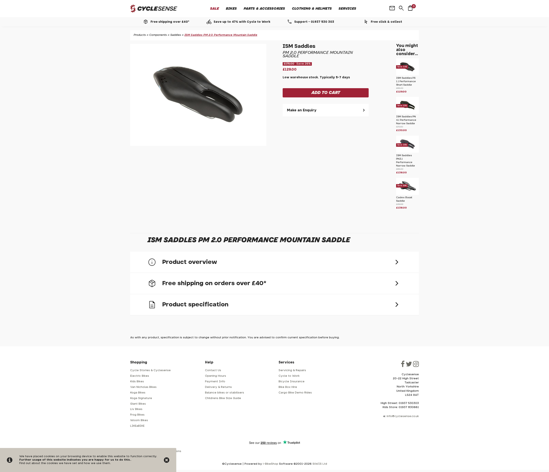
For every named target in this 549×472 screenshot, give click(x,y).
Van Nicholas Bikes (143, 387)
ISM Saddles (299, 46)
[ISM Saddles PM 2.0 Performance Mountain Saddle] (198, 95)
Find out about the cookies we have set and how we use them (64, 463)
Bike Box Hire (288, 387)
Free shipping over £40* (170, 21)
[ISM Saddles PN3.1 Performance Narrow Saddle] (407, 152)
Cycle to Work (289, 376)
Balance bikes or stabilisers (224, 392)
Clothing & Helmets (312, 8)
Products (140, 35)
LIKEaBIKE (137, 426)
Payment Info (215, 381)
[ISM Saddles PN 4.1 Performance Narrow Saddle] (407, 113)
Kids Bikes (137, 381)
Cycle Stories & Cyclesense (150, 370)
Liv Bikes (136, 409)
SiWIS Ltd (319, 464)
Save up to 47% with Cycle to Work (242, 21)
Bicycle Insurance (292, 381)
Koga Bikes (137, 392)
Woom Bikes (139, 420)
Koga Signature (141, 398)
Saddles (175, 35)
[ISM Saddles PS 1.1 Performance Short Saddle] (407, 74)
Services (347, 8)
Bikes (231, 8)
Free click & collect (386, 21)
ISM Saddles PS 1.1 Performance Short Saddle (406, 81)
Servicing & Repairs (292, 370)
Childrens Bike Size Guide (223, 398)
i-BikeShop (270, 464)
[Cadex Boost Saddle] (407, 194)
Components (158, 35)
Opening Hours (215, 376)
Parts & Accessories (264, 8)
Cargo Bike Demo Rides (295, 392)
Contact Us (213, 370)
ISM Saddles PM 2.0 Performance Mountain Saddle (220, 35)
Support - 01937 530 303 (314, 21)
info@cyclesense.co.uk (403, 416)
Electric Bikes (139, 376)
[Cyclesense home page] (153, 8)
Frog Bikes (137, 414)
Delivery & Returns (218, 387)
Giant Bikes (138, 403)
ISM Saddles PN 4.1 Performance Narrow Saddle (406, 120)
